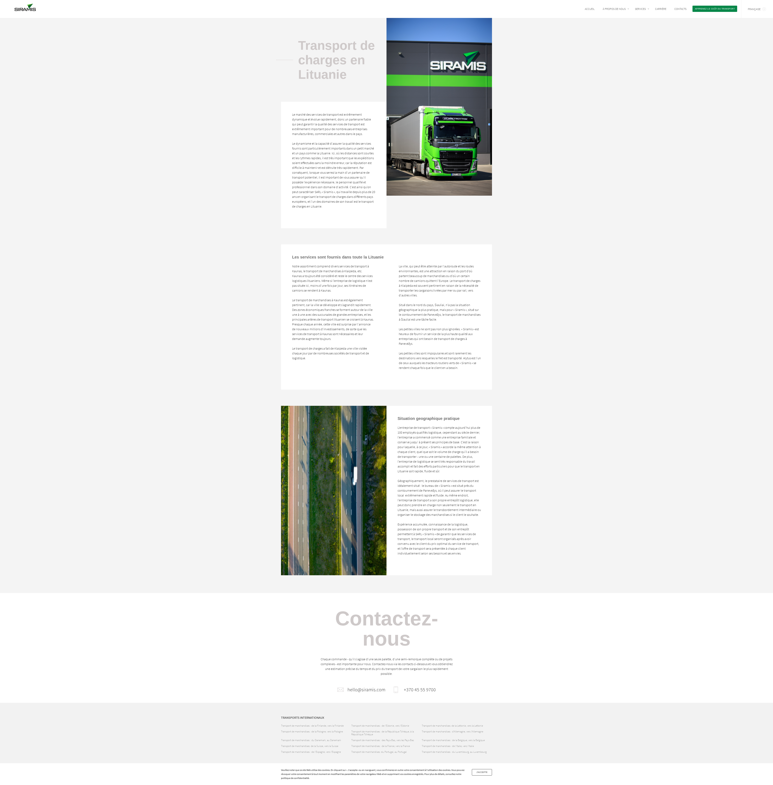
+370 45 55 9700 (420, 689)
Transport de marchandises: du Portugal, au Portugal (379, 752)
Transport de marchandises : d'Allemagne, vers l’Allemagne (452, 731)
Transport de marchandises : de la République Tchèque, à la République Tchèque (382, 733)
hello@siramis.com (366, 689)
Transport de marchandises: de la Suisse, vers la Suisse (309, 746)
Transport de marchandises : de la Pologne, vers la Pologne (312, 731)
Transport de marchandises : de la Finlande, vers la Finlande (312, 725)
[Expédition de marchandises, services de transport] (25, 8)
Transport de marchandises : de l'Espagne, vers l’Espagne (311, 752)
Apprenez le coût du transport (715, 9)
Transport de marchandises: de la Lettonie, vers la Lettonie (452, 725)
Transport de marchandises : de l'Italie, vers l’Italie (448, 746)
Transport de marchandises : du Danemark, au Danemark (311, 740)
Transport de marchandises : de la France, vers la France (380, 746)
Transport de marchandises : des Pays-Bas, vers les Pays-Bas (382, 740)
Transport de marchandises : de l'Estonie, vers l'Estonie (380, 725)
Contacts (680, 9)
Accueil (590, 9)
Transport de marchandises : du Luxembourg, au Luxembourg (454, 752)
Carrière (660, 9)
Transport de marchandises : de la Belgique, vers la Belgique (453, 740)
